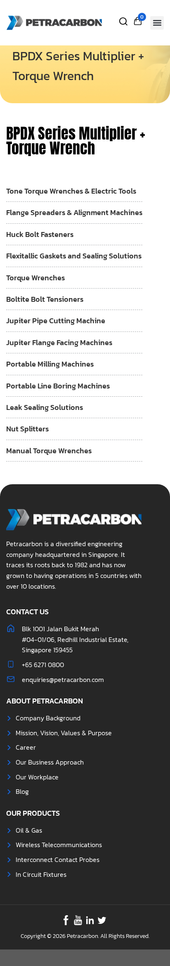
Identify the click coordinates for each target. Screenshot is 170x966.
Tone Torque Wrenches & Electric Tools (71, 191)
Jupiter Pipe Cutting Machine (55, 320)
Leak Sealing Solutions (44, 407)
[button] (157, 23)
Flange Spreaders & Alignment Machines (74, 212)
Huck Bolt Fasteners (39, 234)
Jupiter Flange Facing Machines (59, 342)
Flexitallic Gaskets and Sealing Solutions (74, 255)
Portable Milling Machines (50, 363)
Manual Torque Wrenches (49, 450)
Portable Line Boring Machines (58, 385)
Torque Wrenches (35, 277)
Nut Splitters (27, 428)
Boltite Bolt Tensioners (44, 299)
